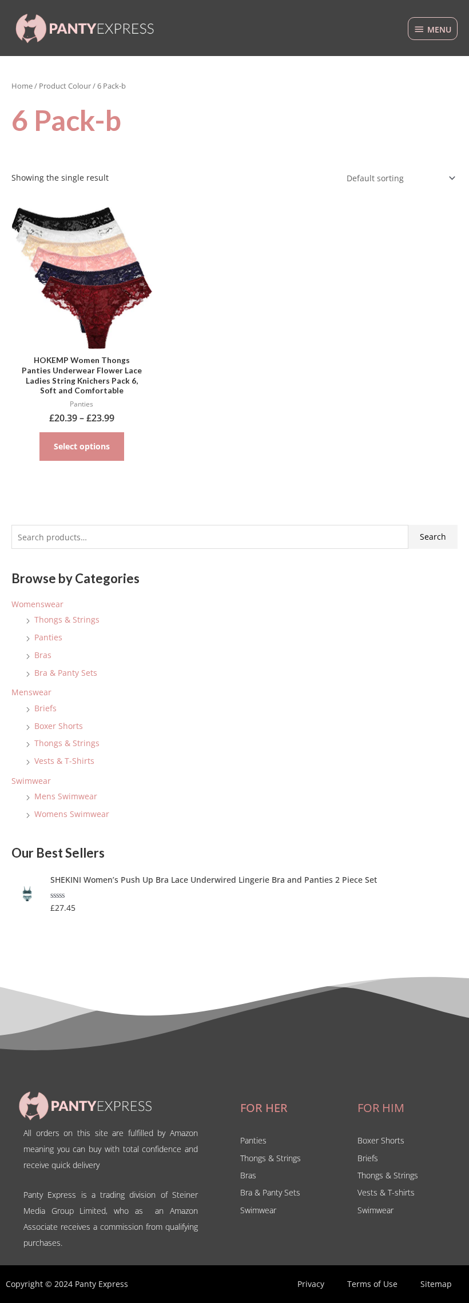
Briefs (45, 708)
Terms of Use (372, 1283)
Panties (48, 637)
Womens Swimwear (71, 813)
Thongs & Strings (67, 619)
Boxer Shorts (58, 725)
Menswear (31, 692)
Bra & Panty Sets (65, 672)
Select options (82, 446)
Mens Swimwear (65, 796)
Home (22, 86)
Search (433, 536)
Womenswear (37, 604)
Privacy (310, 1283)
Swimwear (31, 780)
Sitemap (436, 1283)
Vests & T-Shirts (64, 760)
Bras (42, 654)
